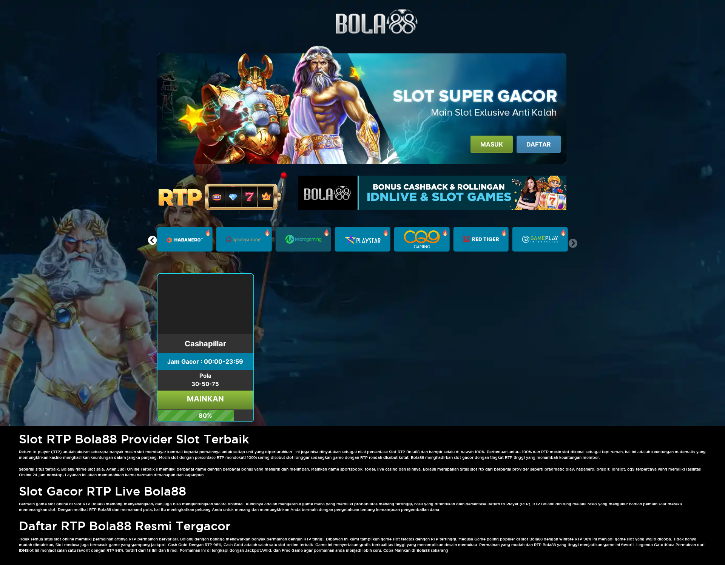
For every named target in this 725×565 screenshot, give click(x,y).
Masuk (491, 144)
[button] (152, 240)
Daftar (538, 144)
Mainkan (205, 398)
